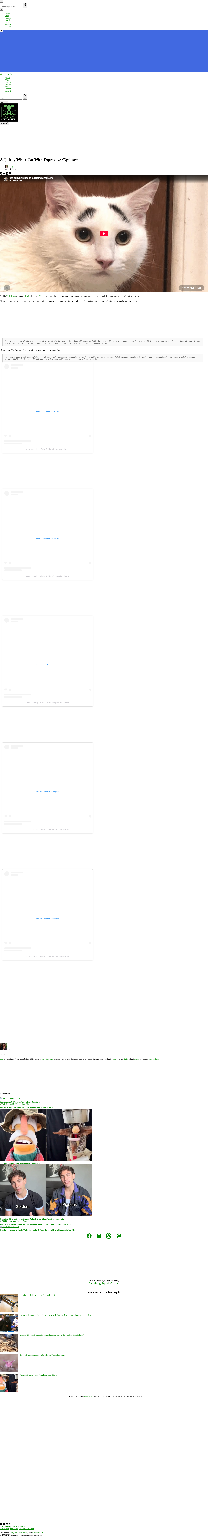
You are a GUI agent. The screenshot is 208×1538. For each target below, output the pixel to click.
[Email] (10, 174)
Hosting (8, 82)
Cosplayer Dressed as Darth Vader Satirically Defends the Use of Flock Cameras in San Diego (38, 1230)
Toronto (42, 296)
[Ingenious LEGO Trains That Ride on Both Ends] (10, 1098)
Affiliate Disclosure (26, 1529)
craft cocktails (154, 1059)
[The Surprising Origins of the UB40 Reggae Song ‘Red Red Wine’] (15, 1104)
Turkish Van (11, 296)
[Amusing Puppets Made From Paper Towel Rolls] (46, 1160)
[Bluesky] (4, 174)
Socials (7, 87)
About (7, 78)
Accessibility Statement (9, 1529)
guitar (126, 1059)
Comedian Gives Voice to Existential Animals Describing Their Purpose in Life (32, 1219)
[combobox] (11, 98)
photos (136, 1059)
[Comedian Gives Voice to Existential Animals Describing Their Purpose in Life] (46, 1216)
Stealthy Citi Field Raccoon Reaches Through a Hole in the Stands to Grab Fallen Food (35, 1224)
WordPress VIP (38, 1533)
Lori (1, 1059)
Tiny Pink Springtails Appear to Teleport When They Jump (42, 1355)
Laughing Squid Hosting (104, 1283)
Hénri (26, 296)
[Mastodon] (10, 1524)
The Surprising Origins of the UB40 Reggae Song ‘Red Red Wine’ (27, 1107)
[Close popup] (1, 31)
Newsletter (9, 84)
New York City (47, 1059)
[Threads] (7, 174)
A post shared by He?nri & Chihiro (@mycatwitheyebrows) (48, 449)
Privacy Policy (5, 1526)
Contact (8, 91)
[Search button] (25, 97)
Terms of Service (18, 1526)
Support (8, 89)
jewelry (114, 1059)
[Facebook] (1, 174)
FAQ (7, 80)
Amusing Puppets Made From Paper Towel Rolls (20, 1163)
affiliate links (88, 1396)
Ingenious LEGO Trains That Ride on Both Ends (20, 1102)
